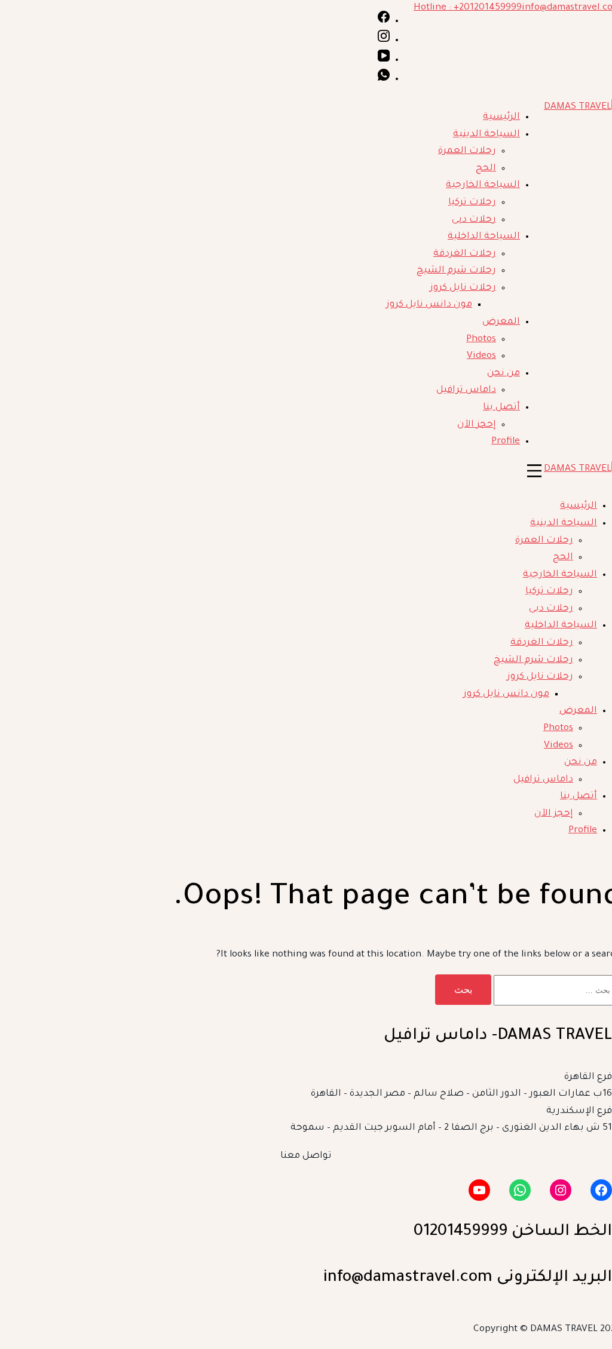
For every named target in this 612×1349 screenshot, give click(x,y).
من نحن (503, 374)
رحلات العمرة (467, 151)
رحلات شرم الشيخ (456, 271)
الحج (486, 169)
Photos (481, 340)
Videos (481, 356)
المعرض (501, 322)
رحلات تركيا (472, 203)
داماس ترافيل (466, 390)
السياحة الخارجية (483, 185)
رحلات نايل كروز (463, 288)
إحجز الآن (476, 425)
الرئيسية (501, 117)
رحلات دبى (474, 220)
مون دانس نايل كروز (429, 305)
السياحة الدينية (486, 135)
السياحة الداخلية (484, 237)
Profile (505, 442)
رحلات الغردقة (464, 254)
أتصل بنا (501, 408)
